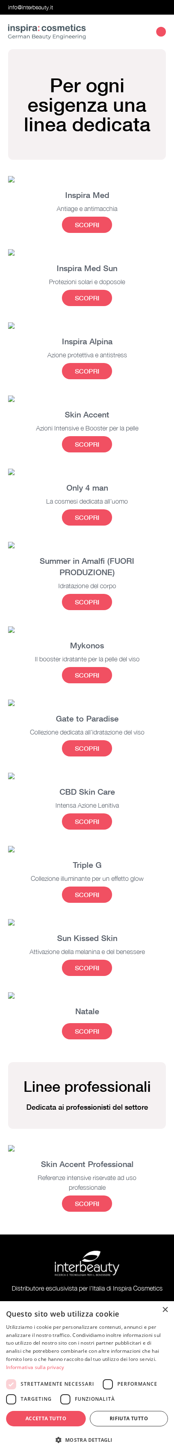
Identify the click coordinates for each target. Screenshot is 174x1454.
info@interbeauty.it (30, 7)
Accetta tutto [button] (45, 1418)
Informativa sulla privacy (35, 1367)
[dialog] (87, 1377)
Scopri (87, 224)
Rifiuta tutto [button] (129, 1418)
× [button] (165, 1310)
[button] (87, 1440)
